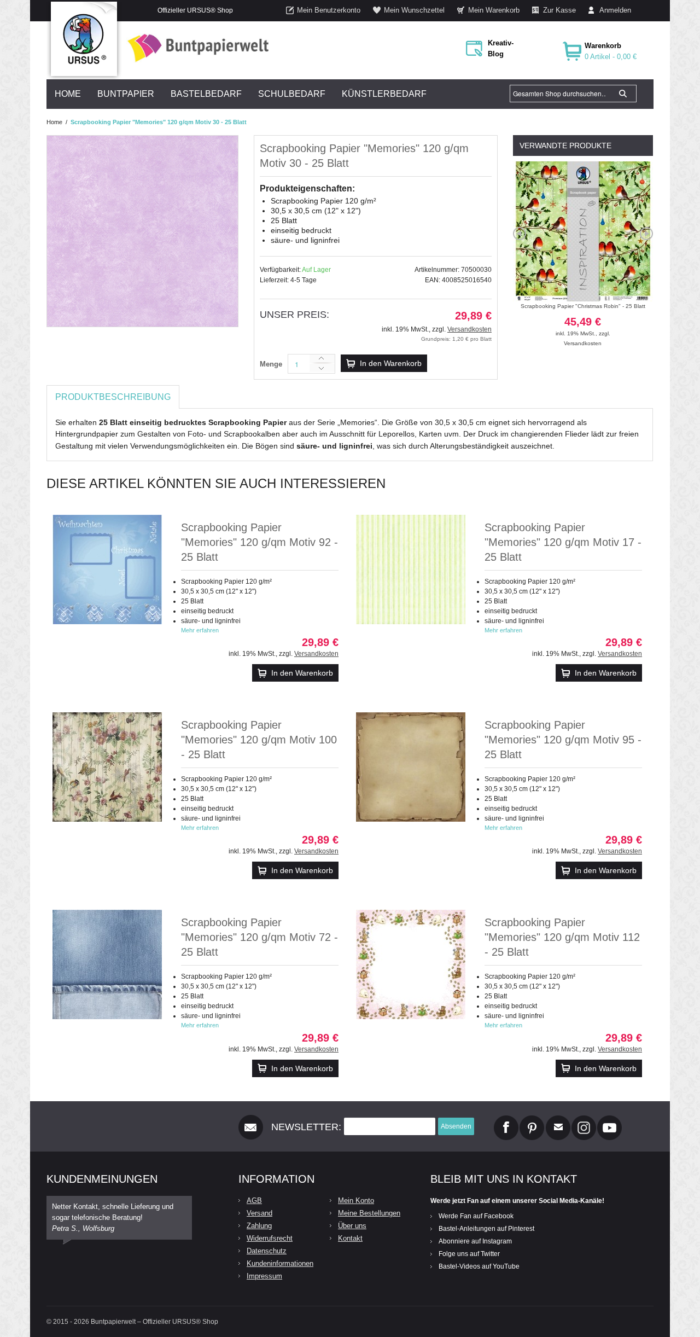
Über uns (352, 1226)
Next (646, 233)
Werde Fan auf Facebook (476, 1216)
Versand (259, 1213)
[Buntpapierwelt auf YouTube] (609, 1120)
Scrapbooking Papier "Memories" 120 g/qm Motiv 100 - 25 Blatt (259, 739)
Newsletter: (306, 1126)
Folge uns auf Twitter (469, 1254)
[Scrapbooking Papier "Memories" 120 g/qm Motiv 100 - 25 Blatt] (107, 767)
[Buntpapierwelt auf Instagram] (584, 1120)
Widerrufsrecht (270, 1238)
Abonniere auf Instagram (475, 1241)
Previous (519, 233)
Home (54, 122)
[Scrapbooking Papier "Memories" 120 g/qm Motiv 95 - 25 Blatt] (410, 767)
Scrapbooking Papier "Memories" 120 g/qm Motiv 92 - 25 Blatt (259, 542)
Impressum (264, 1276)
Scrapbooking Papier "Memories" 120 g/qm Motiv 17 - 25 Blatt (563, 542)
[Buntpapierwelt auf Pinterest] (532, 1120)
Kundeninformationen (280, 1263)
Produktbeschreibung (113, 397)
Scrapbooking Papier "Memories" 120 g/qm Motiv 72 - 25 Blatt (259, 937)
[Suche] (623, 93)
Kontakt (350, 1238)
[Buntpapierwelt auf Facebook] (506, 1120)
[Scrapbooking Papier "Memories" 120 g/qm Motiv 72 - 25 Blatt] (107, 964)
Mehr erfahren (200, 630)
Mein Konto (356, 1200)
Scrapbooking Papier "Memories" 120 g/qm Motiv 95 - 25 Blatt (563, 739)
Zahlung (259, 1226)
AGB (254, 1200)
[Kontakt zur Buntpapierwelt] (558, 1120)
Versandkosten (469, 329)
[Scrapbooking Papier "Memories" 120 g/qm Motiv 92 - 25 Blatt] (107, 569)
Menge (271, 364)
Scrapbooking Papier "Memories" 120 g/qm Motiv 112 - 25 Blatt (562, 937)
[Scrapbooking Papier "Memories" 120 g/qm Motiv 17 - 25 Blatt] (410, 569)
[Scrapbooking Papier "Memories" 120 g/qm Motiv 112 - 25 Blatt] (410, 964)
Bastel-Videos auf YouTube (479, 1266)
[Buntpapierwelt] (195, 47)
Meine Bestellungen (369, 1213)
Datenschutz (267, 1251)
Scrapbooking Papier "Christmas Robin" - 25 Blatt (583, 319)
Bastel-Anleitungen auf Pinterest (486, 1229)
